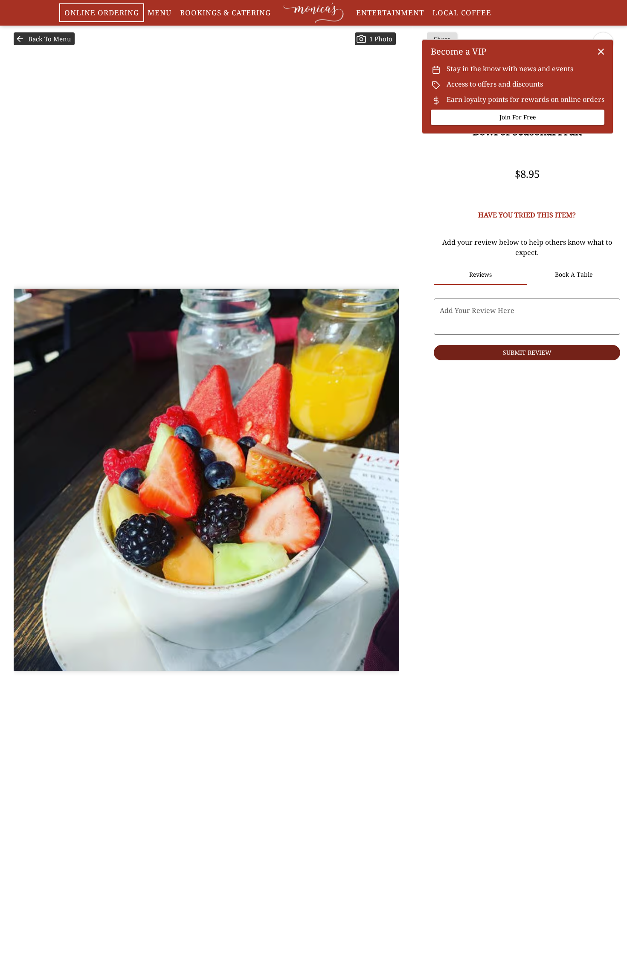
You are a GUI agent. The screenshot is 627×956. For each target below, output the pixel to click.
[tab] (480, 274)
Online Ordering (101, 12)
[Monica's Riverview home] (313, 12)
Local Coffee (462, 12)
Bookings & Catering (225, 12)
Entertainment (390, 12)
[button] (44, 38)
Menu (159, 12)
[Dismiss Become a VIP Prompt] (601, 51)
